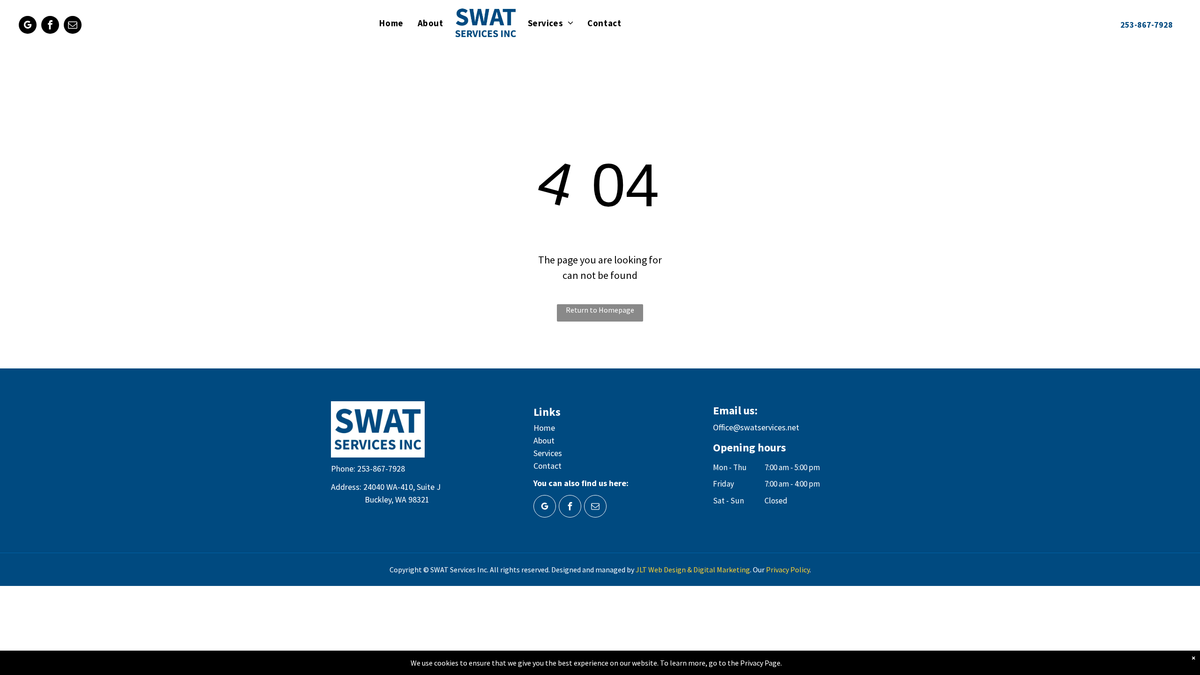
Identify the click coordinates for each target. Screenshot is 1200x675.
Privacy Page (760, 663)
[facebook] (50, 26)
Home (544, 427)
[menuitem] (391, 23)
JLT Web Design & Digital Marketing (693, 569)
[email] (73, 26)
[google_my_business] (28, 26)
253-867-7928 (381, 468)
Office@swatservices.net (756, 427)
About (544, 440)
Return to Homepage (600, 310)
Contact (547, 465)
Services (547, 453)
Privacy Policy (788, 569)
